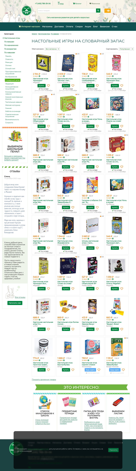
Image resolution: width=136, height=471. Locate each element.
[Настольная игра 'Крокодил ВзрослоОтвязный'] (116, 63)
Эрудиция (9, 84)
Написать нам (15, 303)
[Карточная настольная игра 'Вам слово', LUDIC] (43, 225)
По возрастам (10, 49)
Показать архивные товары (44, 380)
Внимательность (12, 119)
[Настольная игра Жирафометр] (68, 225)
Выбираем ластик (118, 412)
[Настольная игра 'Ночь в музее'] (116, 185)
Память (8, 56)
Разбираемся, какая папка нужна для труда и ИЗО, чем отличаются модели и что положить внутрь (93, 426)
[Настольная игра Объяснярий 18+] (92, 266)
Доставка (59, 26)
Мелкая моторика (12, 105)
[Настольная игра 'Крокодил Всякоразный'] (43, 266)
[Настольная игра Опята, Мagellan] (116, 266)
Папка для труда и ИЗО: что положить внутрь (94, 414)
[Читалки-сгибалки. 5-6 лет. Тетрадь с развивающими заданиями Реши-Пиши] (92, 185)
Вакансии (105, 26)
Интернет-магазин (30, 26)
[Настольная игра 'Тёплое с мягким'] (68, 63)
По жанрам (9, 42)
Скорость (9, 123)
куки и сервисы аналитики (38, 449)
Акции (88, 26)
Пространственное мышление (13, 73)
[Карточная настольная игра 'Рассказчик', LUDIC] (92, 144)
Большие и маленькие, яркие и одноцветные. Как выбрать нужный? (14, 158)
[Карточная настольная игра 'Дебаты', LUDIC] (43, 144)
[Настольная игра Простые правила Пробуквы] (43, 347)
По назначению (11, 45)
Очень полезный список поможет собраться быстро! (42, 422)
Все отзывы (20, 297)
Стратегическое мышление (11, 115)
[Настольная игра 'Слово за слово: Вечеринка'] (116, 144)
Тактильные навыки (13, 102)
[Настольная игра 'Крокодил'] (43, 63)
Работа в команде (12, 111)
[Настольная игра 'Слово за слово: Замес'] (68, 103)
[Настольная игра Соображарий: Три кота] (92, 63)
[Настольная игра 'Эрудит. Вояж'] (116, 306)
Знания (8, 108)
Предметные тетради (69, 412)
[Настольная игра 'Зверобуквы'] (116, 347)
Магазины (47, 26)
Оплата (69, 26)
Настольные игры (12, 38)
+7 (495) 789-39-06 (43, 4)
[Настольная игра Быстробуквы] (68, 347)
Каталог (78, 4)
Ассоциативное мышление (11, 88)
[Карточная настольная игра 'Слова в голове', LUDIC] (43, 306)
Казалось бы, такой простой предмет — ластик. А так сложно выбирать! (117, 420)
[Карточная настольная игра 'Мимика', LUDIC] (43, 185)
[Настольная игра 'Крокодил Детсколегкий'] (116, 225)
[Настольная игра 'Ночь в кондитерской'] (92, 103)
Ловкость (9, 59)
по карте (35, 76)
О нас (114, 26)
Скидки (79, 26)
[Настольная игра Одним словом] (92, 347)
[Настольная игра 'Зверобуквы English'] (68, 185)
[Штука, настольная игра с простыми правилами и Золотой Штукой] (92, 225)
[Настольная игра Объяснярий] (43, 103)
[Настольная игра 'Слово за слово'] (68, 266)
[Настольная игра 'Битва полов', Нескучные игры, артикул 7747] (68, 306)
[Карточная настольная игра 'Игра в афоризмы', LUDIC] (68, 144)
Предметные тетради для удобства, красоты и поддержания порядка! (68, 420)
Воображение (11, 77)
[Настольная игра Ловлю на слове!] (116, 103)
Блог (95, 26)
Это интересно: (81, 387)
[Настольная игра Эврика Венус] (92, 306)
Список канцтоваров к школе (45, 413)
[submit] (98, 11)
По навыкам (9, 53)
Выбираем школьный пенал (15, 149)
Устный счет (10, 68)
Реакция (8, 62)
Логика (8, 65)
